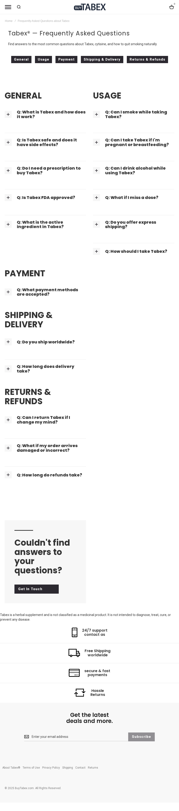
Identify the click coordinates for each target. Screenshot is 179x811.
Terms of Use (31, 767)
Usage (43, 59)
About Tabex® (11, 767)
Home (9, 21)
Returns (93, 767)
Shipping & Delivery (102, 59)
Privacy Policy (51, 767)
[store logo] (89, 6)
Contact (80, 767)
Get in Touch (30, 589)
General (21, 59)
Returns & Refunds (147, 59)
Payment (66, 59)
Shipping (67, 767)
